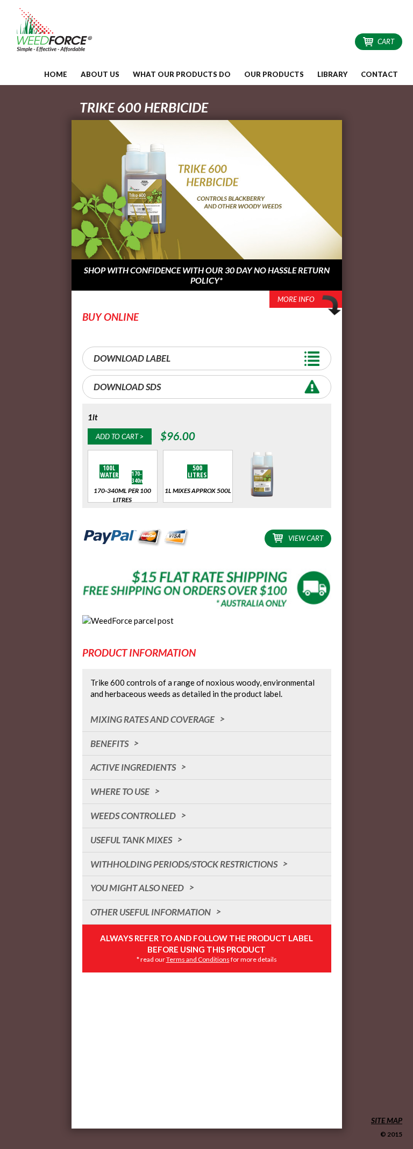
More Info (296, 299)
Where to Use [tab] (119, 791)
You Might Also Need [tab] (137, 887)
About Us (100, 74)
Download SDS (127, 386)
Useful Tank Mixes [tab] (131, 839)
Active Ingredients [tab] (133, 767)
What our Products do (182, 74)
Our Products (274, 74)
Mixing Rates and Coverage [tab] (152, 719)
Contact (379, 74)
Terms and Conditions (198, 959)
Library (332, 74)
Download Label (132, 358)
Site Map (386, 1120)
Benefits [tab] (109, 743)
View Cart (305, 538)
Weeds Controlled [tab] (133, 815)
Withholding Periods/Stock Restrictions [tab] (183, 864)
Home (55, 74)
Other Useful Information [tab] (150, 912)
